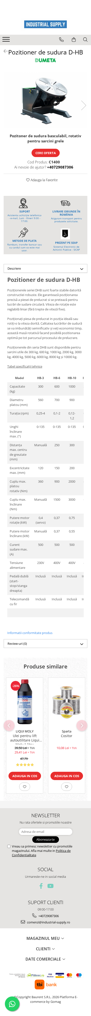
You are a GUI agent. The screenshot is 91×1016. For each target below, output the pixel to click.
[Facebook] (41, 886)
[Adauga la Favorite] (24, 787)
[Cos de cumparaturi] (73, 39)
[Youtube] (50, 886)
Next (83, 105)
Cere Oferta (45, 153)
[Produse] (6, 40)
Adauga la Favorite (44, 180)
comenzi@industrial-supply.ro (48, 922)
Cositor (66, 736)
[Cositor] (67, 702)
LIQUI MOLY (24, 731)
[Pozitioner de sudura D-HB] (45, 100)
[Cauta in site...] (85, 39)
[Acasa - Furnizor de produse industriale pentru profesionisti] (45, 24)
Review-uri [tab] (17, 643)
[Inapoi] (3, 51)
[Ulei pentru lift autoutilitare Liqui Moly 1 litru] (25, 702)
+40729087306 (48, 916)
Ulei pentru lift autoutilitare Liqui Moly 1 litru (24, 739)
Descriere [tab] (14, 268)
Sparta (66, 731)
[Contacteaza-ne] (61, 39)
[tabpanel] (45, 100)
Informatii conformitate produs (29, 633)
